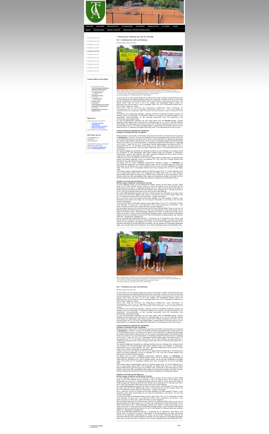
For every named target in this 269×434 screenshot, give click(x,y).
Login (178, 425)
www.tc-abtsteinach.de (98, 148)
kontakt (94, 147)
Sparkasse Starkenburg (98, 127)
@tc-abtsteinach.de (101, 147)
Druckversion (94, 425)
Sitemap (101, 425)
